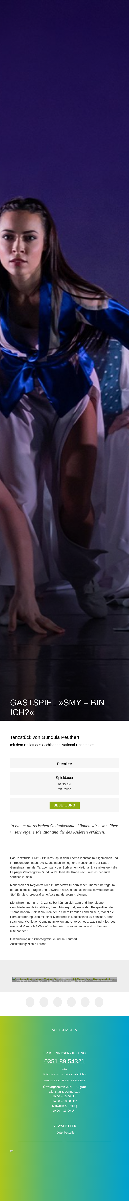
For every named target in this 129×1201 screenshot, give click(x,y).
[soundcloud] (82, 1038)
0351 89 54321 (64, 1061)
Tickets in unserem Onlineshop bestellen (64, 1074)
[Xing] (85, 1002)
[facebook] (46, 1038)
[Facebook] (30, 1002)
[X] (44, 1002)
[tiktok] (54, 1038)
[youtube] (75, 1038)
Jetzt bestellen (66, 1132)
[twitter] (61, 1038)
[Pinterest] (71, 1002)
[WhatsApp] (57, 1002)
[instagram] (68, 1038)
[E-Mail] (99, 1002)
